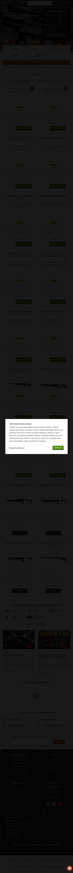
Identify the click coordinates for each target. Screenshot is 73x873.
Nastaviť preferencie (16, 448)
